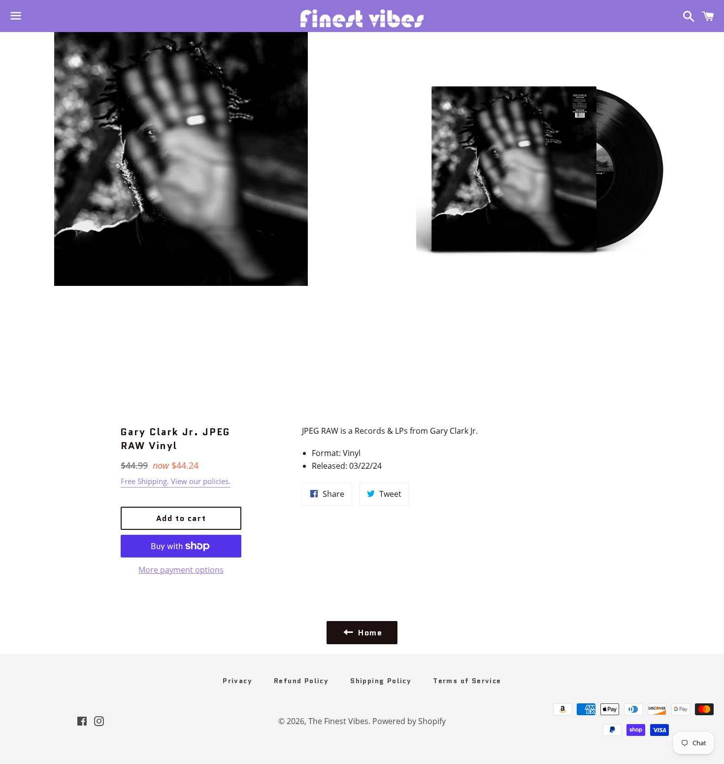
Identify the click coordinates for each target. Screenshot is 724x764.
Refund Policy (301, 681)
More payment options (181, 569)
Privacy (237, 681)
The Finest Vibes (338, 721)
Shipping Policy (380, 681)
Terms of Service (467, 681)
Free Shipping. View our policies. (175, 481)
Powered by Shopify (409, 721)
